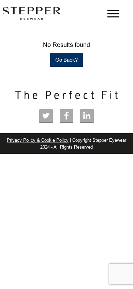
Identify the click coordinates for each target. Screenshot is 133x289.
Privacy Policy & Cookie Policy (38, 140)
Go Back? (66, 60)
